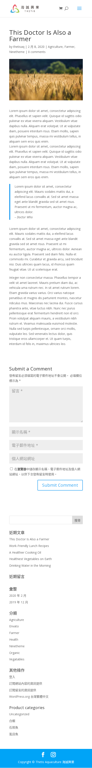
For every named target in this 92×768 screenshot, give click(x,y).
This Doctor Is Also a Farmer (29, 539)
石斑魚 (13, 727)
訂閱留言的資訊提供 (22, 690)
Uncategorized (19, 714)
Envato (14, 626)
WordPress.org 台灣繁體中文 (29, 696)
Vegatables (16, 659)
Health (13, 639)
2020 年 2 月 (17, 595)
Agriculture (55, 47)
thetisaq (18, 47)
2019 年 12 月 (18, 602)
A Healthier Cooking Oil (25, 552)
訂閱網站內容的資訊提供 (25, 683)
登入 (12, 677)
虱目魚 (13, 734)
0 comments (37, 52)
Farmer (69, 47)
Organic (14, 653)
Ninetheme (17, 52)
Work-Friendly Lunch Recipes (29, 546)
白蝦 (12, 721)
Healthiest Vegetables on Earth (30, 559)
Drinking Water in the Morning (30, 565)
